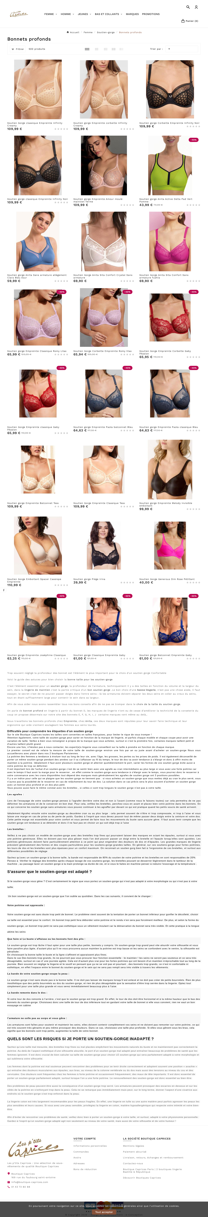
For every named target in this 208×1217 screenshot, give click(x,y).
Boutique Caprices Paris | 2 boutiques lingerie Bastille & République (152, 1170)
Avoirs (77, 1157)
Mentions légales (133, 1146)
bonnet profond (33, 710)
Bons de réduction (85, 1169)
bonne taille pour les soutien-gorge (90, 679)
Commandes (81, 1151)
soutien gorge (59, 686)
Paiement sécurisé (134, 1151)
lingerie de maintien (37, 690)
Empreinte (70, 721)
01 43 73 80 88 (20, 1186)
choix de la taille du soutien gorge (158, 704)
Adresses (79, 1163)
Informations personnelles (90, 1146)
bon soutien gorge (99, 690)
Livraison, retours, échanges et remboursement (153, 1157)
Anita (88, 721)
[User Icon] (196, 7)
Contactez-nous (133, 1163)
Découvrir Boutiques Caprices (142, 1177)
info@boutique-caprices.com (29, 1182)
